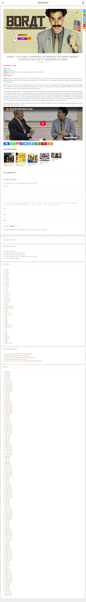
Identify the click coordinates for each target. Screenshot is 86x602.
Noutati (6, 323)
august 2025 (8, 393)
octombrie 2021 (8, 474)
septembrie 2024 (9, 412)
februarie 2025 (8, 403)
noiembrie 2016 (8, 577)
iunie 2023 (7, 438)
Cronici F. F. (8, 295)
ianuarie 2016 (8, 595)
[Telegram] (25, 143)
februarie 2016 (8, 593)
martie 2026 (7, 380)
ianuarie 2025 (8, 405)
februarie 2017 (8, 572)
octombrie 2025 (8, 389)
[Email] (38, 143)
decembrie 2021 (8, 470)
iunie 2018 (7, 544)
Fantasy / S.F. (8, 313)
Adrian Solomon (40, 62)
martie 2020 (7, 507)
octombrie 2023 (8, 431)
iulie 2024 (7, 416)
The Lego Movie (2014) (24, 355)
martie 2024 (7, 423)
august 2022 (8, 456)
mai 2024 (7, 419)
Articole (7, 278)
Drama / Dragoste (9, 306)
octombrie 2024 (8, 410)
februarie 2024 (8, 424)
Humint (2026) (8, 354)
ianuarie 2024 (8, 426)
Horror (6, 320)
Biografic (7, 283)
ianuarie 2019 (8, 532)
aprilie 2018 (8, 547)
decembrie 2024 (8, 407)
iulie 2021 (7, 479)
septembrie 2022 (9, 454)
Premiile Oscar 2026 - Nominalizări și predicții (16, 357)
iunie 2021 (7, 481)
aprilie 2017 (8, 569)
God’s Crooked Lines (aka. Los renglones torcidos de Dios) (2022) (21, 256)
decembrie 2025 (8, 386)
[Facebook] (6, 143)
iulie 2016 (7, 584)
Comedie (7, 285)
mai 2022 (7, 461)
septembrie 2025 (9, 391)
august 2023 (8, 435)
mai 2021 (7, 482)
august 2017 (8, 562)
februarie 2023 (8, 445)
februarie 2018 (8, 551)
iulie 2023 (7, 437)
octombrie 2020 (8, 495)
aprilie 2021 (8, 484)
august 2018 (8, 540)
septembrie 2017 (9, 560)
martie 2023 (7, 444)
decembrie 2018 (8, 533)
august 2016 (8, 583)
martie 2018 (7, 549)
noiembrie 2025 (8, 387)
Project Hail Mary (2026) (11, 355)
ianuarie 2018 (8, 553)
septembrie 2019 (9, 518)
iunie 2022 (7, 460)
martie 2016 (7, 591)
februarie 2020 (8, 509)
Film (6, 316)
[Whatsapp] (13, 143)
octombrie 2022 (8, 453)
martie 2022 (7, 465)
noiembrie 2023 (8, 430)
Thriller (6, 339)
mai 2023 (7, 440)
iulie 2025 (7, 394)
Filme (6, 318)
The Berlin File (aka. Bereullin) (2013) (22, 354)
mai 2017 (7, 567)
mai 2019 (7, 525)
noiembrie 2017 (8, 556)
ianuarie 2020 (8, 511)
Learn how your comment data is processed (36, 229)
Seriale (6, 332)
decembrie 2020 (8, 491)
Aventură (7, 279)
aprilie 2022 (8, 463)
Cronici (6, 292)
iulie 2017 (7, 563)
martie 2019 (7, 528)
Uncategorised (8, 343)
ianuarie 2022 (8, 468)
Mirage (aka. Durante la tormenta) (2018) (15, 255)
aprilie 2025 (8, 400)
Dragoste (7, 302)
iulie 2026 (7, 373)
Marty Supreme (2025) (10, 359)
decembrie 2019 (8, 512)
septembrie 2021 (9, 475)
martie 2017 (7, 570)
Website (4, 220)
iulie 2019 (7, 521)
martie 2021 (7, 486)
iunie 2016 (7, 586)
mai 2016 (7, 588)
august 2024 (8, 414)
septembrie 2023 (9, 433)
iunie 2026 (7, 375)
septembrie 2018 (9, 539)
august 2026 (8, 372)
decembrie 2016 (8, 576)
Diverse (6, 297)
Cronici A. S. (8, 294)
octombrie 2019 (8, 516)
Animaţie (7, 272)
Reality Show (8, 327)
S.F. (6, 329)
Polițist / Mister (8, 325)
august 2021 (8, 477)
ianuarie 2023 (8, 447)
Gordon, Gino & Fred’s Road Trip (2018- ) (15, 253)
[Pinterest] (44, 143)
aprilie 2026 (8, 379)
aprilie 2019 (8, 526)
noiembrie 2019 (8, 514)
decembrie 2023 (8, 428)
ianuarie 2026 (8, 384)
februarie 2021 (8, 488)
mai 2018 (7, 546)
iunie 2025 (7, 396)
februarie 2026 (8, 382)
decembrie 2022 (8, 449)
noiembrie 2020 (8, 493)
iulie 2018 (7, 542)
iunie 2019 (7, 523)
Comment (5, 186)
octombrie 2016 (8, 579)
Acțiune (6, 271)
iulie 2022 (7, 458)
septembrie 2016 (9, 581)
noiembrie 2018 (8, 535)
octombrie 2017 (8, 558)
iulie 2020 (7, 500)
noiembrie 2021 (8, 472)
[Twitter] (31, 143)
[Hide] (85, 31)
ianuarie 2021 (8, 489)
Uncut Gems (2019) (22, 359)
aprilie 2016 (8, 590)
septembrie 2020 (9, 496)
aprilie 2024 (8, 421)
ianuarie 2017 (8, 574)
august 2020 (8, 498)
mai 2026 (7, 377)
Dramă (6, 304)
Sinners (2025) (33, 357)
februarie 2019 (8, 530)
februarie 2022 (8, 467)
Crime (6, 288)
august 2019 (8, 519)
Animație (7, 274)
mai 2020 (7, 504)
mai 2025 (7, 398)
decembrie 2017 (8, 555)
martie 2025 (7, 402)
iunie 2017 (7, 565)
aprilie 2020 (8, 505)
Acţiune (6, 269)
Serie (6, 334)
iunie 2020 (7, 502)
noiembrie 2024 (8, 409)
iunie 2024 (7, 417)
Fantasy (6, 309)
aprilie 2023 (8, 442)
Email (4, 214)
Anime (6, 276)
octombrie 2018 (8, 537)
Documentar (8, 299)
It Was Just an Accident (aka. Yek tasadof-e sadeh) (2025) (19, 361)
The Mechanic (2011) (10, 251)
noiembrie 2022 (8, 451)
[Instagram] (19, 143)
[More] (50, 143)
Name (4, 208)
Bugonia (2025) (38, 361)
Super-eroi (7, 336)
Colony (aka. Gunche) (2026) (12, 258)
